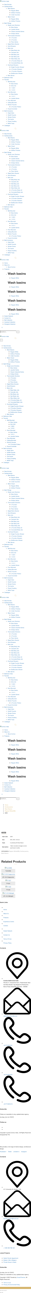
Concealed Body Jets (17, 63)
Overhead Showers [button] (13, 65)
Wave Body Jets (15, 59)
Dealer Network (8, 316)
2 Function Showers (16, 69)
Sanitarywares (7, 348)
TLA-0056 (8, 871)
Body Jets (10, 388)
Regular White (15, 10)
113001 (13, 88)
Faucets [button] (6, 79)
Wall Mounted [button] (11, 81)
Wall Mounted (10, 420)
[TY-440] (8, 886)
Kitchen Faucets (11, 442)
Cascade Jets (15, 52)
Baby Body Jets (15, 50)
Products (6, 269)
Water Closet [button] (11, 17)
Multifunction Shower (17, 73)
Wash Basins (10, 350)
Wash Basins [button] (11, 8)
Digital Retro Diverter (13, 44)
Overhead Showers (12, 404)
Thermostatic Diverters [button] (14, 35)
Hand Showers (12, 46)
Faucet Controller (12, 109)
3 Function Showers (16, 71)
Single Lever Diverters (13, 366)
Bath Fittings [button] (7, 23)
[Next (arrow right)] (2, 1292)
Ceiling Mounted (12, 102)
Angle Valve (11, 113)
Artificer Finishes (15, 12)
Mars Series (14, 27)
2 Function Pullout (16, 107)
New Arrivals (8, 4)
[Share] (4, 1290)
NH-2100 (13, 86)
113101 (13, 90)
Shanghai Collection (9, 324)
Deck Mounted (11, 430)
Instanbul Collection (9, 322)
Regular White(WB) (10, 811)
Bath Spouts (11, 75)
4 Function (14, 38)
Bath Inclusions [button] (8, 111)
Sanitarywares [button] (8, 6)
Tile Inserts (11, 119)
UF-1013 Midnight (8, 896)
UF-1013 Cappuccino (8, 877)
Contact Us (7, 318)
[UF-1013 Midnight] (8, 893)
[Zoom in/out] (0, 1290)
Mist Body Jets (15, 54)
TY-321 (8, 883)
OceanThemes (21, 1277)
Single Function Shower (17, 67)
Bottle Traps (11, 123)
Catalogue (7, 125)
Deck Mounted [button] (12, 92)
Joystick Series (15, 29)
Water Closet (10, 358)
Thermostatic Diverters (13, 376)
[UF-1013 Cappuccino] (8, 874)
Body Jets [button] (10, 48)
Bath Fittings (6, 364)
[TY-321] (8, 880)
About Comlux (11, 267)
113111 (13, 96)
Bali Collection (8, 320)
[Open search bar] (15, 128)
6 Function (14, 40)
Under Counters (15, 15)
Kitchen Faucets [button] (12, 104)
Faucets (5, 418)
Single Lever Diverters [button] (14, 25)
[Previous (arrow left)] (0, 1292)
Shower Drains (12, 117)
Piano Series (14, 42)
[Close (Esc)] (6, 1290)
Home (6, 263)
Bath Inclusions (7, 448)
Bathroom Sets (8, 77)
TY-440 (8, 890)
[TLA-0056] (8, 868)
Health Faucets (12, 115)
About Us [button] (7, 265)
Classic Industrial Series (17, 31)
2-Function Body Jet (16, 61)
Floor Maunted (12, 100)
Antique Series (15, 33)
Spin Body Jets (15, 56)
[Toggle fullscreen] (2, 1290)
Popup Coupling (12, 121)
